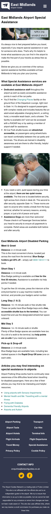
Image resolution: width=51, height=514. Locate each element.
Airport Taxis (12, 427)
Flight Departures (38, 439)
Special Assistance (38, 444)
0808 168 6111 (40, 259)
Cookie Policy (38, 450)
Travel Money (12, 444)
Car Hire (38, 427)
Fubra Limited (43, 487)
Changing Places (25, 99)
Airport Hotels (13, 433)
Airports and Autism (13, 409)
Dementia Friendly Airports (16, 406)
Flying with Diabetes (13, 402)
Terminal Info (38, 433)
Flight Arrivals (13, 439)
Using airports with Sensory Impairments (22, 392)
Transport (38, 421)
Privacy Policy (13, 450)
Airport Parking (12, 421)
